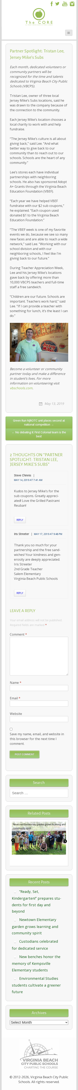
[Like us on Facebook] (51, 3)
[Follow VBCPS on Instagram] (72, 3)
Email (15, 698)
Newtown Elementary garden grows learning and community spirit (35, 926)
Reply (20, 520)
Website (16, 714)
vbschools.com (21, 388)
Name (15, 682)
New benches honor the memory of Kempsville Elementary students (36, 963)
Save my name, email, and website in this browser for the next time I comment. (37, 739)
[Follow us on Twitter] (57, 3)
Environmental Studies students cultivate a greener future (36, 985)
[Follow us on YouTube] (65, 3)
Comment (18, 634)
